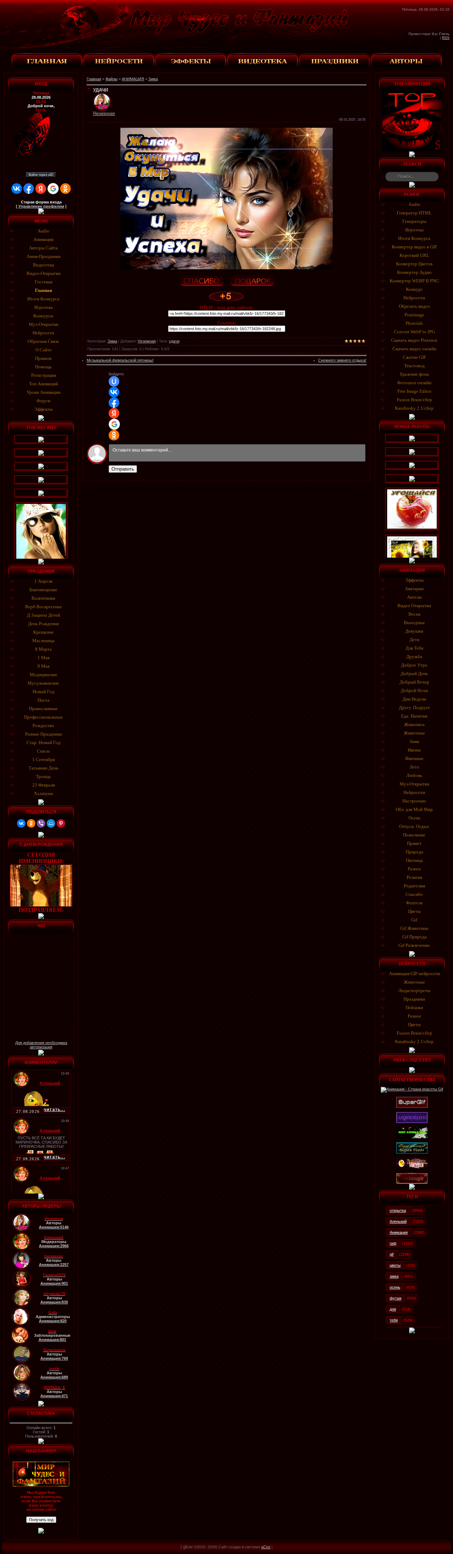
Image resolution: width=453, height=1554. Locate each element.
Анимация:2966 (54, 1246)
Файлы (111, 79)
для (393, 1309)
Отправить (122, 469)
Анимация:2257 (54, 1264)
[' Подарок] (252, 280)
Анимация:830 (54, 1302)
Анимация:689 (54, 1377)
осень (395, 1287)
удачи (174, 341)
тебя (394, 1320)
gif (392, 1254)
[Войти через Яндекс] (40, 188)
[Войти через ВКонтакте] (16, 188)
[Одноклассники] (31, 823)
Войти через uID (41, 175)
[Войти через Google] (53, 188)
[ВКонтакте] (21, 823)
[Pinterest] (61, 823)
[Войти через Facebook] (28, 188)
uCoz (265, 1547)
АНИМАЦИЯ (133, 79)
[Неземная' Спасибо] (201, 280)
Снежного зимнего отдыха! (342, 360)
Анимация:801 (52, 1339)
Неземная (147, 341)
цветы (395, 1265)
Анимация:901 (54, 1283)
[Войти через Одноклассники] (65, 188)
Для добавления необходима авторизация (41, 1045)
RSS (445, 38)
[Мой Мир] (51, 823)
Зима (153, 79)
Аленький (398, 1221)
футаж (395, 1298)
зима (394, 1276)
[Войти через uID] (114, 381)
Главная (94, 79)
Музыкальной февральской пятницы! (120, 360)
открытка (398, 1210)
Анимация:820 (53, 1321)
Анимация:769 (54, 1358)
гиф (393, 1243)
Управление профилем (41, 206)
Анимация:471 (54, 1396)
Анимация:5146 (54, 1227)
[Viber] (41, 823)
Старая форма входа (41, 202)
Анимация (399, 1232)
